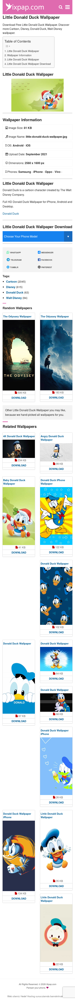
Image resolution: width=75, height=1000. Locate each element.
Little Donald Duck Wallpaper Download (29, 64)
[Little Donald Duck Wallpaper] (37, 95)
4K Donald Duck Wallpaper (19, 436)
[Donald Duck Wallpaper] (56, 596)
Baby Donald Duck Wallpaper (14, 481)
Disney (11, 287)
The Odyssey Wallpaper (17, 316)
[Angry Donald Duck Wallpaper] (56, 452)
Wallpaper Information (19, 55)
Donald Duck (11, 213)
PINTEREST (46, 267)
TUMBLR (14, 267)
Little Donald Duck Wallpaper (23, 51)
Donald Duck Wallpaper (55, 563)
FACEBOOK (46, 260)
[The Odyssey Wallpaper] (19, 355)
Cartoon (12, 281)
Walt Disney (14, 298)
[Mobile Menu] (67, 7)
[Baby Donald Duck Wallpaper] (19, 516)
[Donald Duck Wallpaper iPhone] (56, 766)
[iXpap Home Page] (24, 7)
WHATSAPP (15, 252)
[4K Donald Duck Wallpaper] (19, 449)
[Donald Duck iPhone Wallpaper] (56, 516)
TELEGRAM (15, 260)
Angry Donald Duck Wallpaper (52, 437)
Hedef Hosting (28, 996)
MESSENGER (47, 252)
